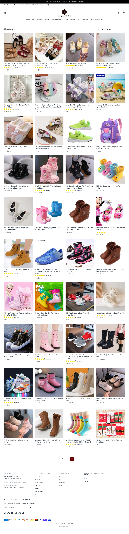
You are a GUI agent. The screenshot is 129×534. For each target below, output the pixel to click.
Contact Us (38, 480)
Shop (15, 5)
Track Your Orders (24, 5)
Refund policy (39, 492)
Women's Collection (43, 19)
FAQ (36, 495)
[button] (8, 68)
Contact (62, 483)
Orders (86, 478)
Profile (86, 481)
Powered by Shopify (64, 527)
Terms (37, 489)
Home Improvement (97, 19)
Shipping (37, 486)
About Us (37, 477)
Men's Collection (57, 19)
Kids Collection (70, 19)
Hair (79, 19)
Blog (47, 5)
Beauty (85, 19)
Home (61, 477)
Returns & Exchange (38, 5)
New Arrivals (8, 5)
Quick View (18, 60)
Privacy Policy (39, 483)
